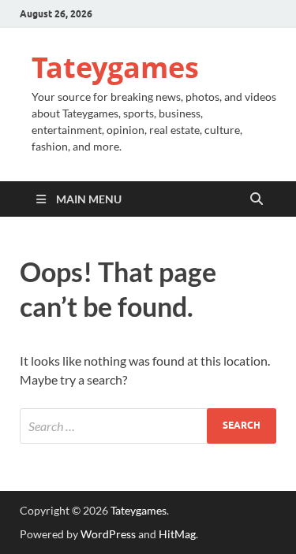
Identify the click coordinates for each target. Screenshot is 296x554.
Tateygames (115, 67)
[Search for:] (148, 426)
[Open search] (256, 199)
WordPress (108, 534)
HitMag (177, 534)
